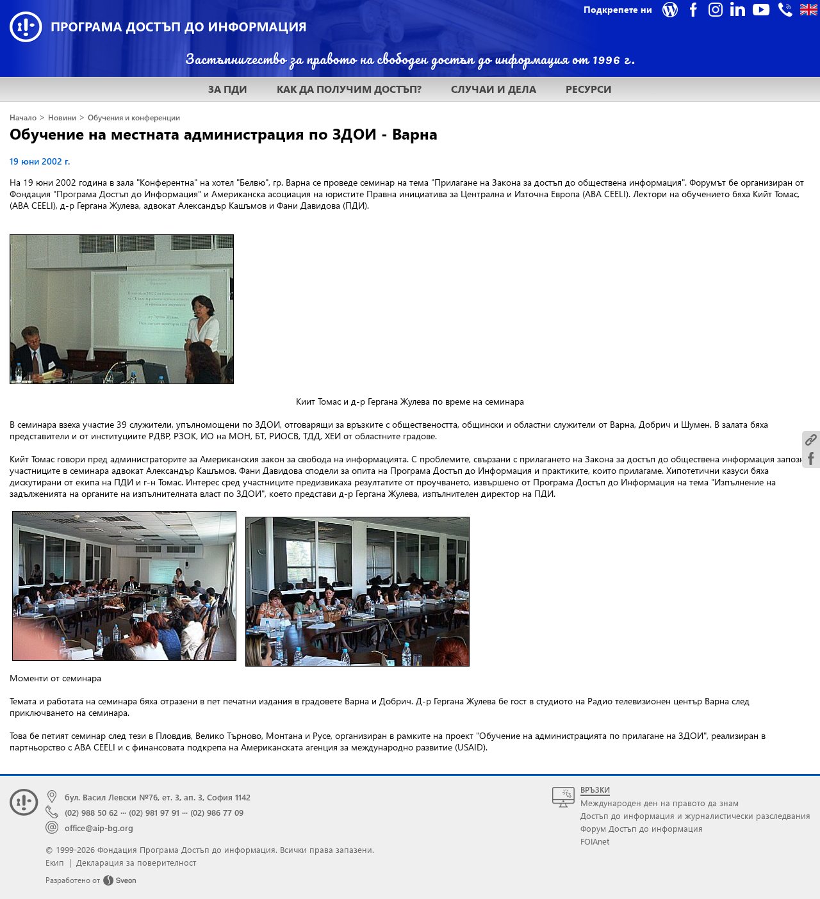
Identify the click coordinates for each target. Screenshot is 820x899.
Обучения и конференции (134, 117)
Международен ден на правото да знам (659, 802)
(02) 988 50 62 (91, 812)
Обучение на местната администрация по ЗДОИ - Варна (224, 133)
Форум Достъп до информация (641, 828)
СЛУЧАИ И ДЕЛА (493, 88)
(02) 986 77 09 (216, 812)
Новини (62, 117)
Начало (23, 117)
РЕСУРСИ (589, 88)
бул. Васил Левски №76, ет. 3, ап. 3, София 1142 (157, 796)
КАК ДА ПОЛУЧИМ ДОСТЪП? (349, 88)
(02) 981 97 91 (154, 812)
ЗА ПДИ (227, 88)
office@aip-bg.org (99, 827)
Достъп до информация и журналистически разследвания (695, 815)
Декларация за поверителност (136, 862)
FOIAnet (594, 841)
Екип (54, 862)
